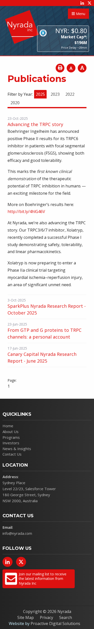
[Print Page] (60, 68)
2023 (55, 94)
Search (65, 617)
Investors (11, 442)
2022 (69, 94)
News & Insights (17, 448)
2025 (40, 94)
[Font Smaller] (71, 68)
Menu (80, 13)
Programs (11, 437)
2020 (15, 103)
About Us (11, 431)
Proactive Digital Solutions (55, 623)
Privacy (46, 617)
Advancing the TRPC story (35, 124)
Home (8, 425)
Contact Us (12, 454)
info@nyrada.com (17, 533)
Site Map (25, 617)
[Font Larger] (82, 68)
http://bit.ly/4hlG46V (26, 211)
